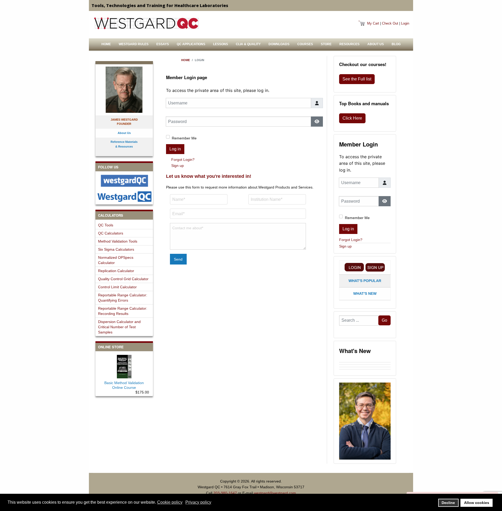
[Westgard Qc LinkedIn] (124, 196)
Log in (175, 149)
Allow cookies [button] (476, 503)
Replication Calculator (116, 271)
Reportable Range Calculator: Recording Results (122, 311)
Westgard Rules (134, 44)
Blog (396, 44)
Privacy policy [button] (198, 502)
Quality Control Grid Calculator (123, 279)
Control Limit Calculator (117, 287)
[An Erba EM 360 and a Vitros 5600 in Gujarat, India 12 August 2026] (365, 361)
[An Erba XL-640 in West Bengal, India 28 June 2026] (365, 368)
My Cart (373, 23)
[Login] (354, 267)
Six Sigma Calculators (116, 249)
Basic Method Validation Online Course (124, 385)
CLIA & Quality (248, 44)
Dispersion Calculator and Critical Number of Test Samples (119, 327)
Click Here (352, 118)
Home (106, 44)
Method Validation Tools (117, 241)
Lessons (220, 44)
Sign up (177, 165)
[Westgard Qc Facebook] (124, 181)
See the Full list (357, 79)
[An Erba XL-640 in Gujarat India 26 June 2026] (365, 370)
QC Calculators (110, 233)
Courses (305, 44)
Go (384, 320)
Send (178, 259)
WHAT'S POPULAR (365, 281)
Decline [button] (448, 503)
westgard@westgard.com (275, 493)
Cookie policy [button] (169, 502)
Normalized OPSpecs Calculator (115, 260)
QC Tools (105, 225)
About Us (375, 44)
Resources (349, 44)
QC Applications (191, 44)
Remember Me (184, 138)
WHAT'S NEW (364, 293)
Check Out (390, 23)
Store (326, 44)
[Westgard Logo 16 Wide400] (146, 23)
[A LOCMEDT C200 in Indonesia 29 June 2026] (365, 365)
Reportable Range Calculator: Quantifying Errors (122, 297)
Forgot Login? (183, 159)
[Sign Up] (375, 267)
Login (405, 23)
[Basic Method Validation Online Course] (124, 365)
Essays (162, 44)
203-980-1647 (225, 493)
